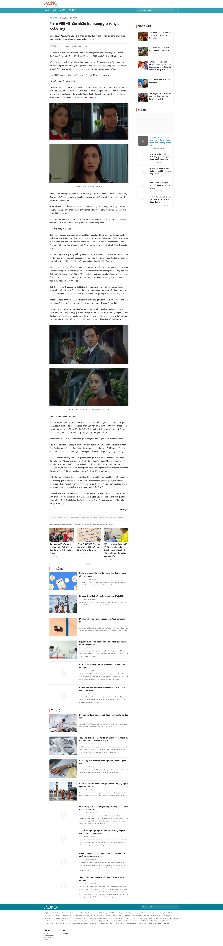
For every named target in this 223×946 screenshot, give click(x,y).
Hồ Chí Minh (127, 921)
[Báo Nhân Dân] (81, 813)
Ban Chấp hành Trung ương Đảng (82, 915)
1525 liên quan (93, 579)
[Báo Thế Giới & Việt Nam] (81, 599)
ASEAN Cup (77, 921)
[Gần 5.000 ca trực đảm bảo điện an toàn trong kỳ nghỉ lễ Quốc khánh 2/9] (63, 791)
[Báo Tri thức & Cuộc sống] (82, 721)
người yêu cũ (75, 518)
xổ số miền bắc (103, 923)
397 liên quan (93, 812)
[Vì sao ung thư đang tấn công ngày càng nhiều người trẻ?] (63, 768)
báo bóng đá (166, 915)
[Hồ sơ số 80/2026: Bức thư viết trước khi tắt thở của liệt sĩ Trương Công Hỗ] (89, 535)
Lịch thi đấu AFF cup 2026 (62, 923)
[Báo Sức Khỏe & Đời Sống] (81, 579)
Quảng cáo (46, 939)
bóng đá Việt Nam (124, 915)
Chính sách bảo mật (49, 937)
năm (111, 923)
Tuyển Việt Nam (71, 913)
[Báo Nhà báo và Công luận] (82, 744)
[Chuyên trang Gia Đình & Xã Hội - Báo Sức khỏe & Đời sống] (106, 559)
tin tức (64, 918)
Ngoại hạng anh (66, 915)
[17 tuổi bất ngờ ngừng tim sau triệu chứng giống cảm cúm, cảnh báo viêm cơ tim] (63, 838)
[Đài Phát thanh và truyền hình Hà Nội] (151, 177)
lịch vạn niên (142, 923)
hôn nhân (113, 518)
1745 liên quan (96, 671)
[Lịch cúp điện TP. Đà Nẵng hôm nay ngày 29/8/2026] (63, 604)
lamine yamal (49, 921)
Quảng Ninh (127, 918)
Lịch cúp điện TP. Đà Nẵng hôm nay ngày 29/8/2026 (101, 596)
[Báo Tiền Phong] (151, 73)
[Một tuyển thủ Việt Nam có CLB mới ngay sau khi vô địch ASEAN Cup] (143, 36)
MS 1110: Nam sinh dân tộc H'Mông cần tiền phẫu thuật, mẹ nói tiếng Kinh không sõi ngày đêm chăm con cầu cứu (116, 550)
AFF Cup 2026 (49, 918)
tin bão (135, 921)
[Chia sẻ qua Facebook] (51, 509)
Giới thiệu (46, 933)
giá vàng (57, 918)
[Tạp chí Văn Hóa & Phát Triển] (78, 553)
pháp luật (78, 918)
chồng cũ (94, 518)
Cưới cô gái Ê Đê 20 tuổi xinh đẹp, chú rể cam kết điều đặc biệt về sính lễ (160, 96)
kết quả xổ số (118, 921)
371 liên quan (76, 46)
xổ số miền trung (102, 913)
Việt (53, 518)
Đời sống (53, 18)
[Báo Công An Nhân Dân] (82, 671)
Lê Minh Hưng (148, 918)
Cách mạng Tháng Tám (105, 918)
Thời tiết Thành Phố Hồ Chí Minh (160, 921)
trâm (106, 518)
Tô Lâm (57, 915)
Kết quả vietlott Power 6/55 (63, 921)
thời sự (115, 915)
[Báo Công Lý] (81, 648)
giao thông (99, 921)
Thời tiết (85, 918)
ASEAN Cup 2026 (99, 915)
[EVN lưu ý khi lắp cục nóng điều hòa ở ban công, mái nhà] (63, 627)
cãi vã (100, 518)
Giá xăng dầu (130, 913)
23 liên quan (94, 790)
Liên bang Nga (49, 915)
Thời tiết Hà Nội (155, 915)
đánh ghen (60, 518)
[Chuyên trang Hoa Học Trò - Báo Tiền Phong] (50, 556)
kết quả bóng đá (120, 923)
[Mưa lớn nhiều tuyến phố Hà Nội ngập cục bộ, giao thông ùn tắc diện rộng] (143, 157)
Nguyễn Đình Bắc (131, 923)
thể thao (84, 921)
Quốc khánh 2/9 (143, 921)
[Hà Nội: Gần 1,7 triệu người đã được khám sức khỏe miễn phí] (63, 672)
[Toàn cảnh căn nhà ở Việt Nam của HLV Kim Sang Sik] (143, 51)
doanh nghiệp (49, 923)
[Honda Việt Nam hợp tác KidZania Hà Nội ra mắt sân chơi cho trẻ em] (63, 695)
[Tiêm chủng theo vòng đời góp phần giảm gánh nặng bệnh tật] (63, 885)
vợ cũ (67, 518)
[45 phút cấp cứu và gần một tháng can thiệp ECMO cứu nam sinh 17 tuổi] (63, 814)
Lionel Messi (107, 921)
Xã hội (170, 913)
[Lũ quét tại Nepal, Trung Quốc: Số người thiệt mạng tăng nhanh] (143, 172)
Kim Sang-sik (118, 918)
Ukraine (71, 918)
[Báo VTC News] (82, 790)
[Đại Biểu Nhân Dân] (81, 883)
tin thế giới (93, 918)
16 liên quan (93, 883)
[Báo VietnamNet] (151, 102)
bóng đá (121, 913)
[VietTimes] (81, 837)
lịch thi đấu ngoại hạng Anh (86, 913)
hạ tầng (108, 915)
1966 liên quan (92, 599)
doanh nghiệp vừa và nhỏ (80, 923)
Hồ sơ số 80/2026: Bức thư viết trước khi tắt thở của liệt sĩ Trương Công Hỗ (88, 547)
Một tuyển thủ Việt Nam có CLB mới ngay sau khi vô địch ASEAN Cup (160, 35)
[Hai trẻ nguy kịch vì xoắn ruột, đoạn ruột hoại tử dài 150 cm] (63, 723)
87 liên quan (162, 191)
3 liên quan (92, 836)
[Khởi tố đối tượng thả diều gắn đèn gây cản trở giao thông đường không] (143, 200)
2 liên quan (94, 721)
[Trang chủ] (51, 4)
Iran (63, 913)
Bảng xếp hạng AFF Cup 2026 (140, 915)
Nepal (176, 918)
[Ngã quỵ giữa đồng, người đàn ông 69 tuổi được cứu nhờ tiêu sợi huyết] (63, 650)
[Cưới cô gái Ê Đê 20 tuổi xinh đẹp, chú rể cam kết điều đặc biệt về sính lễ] (143, 97)
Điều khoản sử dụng (49, 935)
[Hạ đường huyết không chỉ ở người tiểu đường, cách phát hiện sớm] (63, 581)
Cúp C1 (91, 921)
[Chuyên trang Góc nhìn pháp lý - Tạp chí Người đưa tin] (150, 53)
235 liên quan (161, 148)
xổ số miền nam (153, 913)
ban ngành (163, 913)
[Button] (178, 10)
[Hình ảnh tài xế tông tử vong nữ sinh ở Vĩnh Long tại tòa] (143, 186)
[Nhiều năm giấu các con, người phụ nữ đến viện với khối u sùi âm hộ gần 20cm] (63, 861)
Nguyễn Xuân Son (141, 913)
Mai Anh (121, 518)
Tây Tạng (47, 913)
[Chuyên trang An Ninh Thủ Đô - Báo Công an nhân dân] (150, 148)
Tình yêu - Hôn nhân (68, 18)
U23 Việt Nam (56, 913)
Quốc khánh (93, 923)
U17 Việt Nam (113, 913)
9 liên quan (92, 648)
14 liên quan (165, 205)
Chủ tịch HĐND (137, 918)
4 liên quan (90, 694)
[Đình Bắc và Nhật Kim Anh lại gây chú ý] (143, 83)
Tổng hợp (65, 933)
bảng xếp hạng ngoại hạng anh (163, 918)
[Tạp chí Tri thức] (53, 46)
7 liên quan (158, 162)
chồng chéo (85, 518)
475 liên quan (92, 767)
